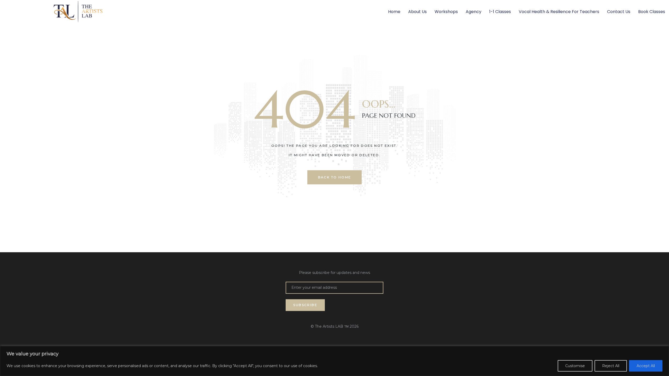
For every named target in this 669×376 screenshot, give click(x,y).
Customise (575, 365)
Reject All (610, 365)
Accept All (646, 365)
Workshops (446, 12)
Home (394, 12)
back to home (334, 177)
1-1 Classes (500, 12)
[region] (334, 361)
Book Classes (651, 12)
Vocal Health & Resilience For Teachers (559, 12)
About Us (417, 12)
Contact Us (618, 12)
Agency (473, 12)
